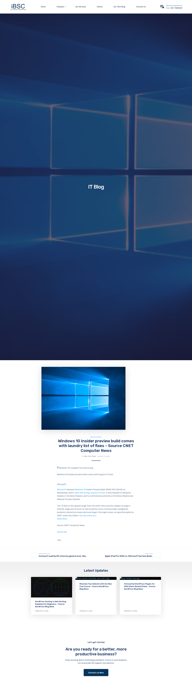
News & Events (96, 437)
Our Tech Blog (119, 7)
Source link (62, 532)
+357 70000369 (176, 8)
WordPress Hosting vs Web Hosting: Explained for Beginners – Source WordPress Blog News (50, 604)
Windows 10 (80, 489)
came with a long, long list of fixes (89, 493)
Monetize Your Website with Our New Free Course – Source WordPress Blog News (96, 586)
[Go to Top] (187, 675)
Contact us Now (96, 672)
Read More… (62, 519)
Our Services (80, 7)
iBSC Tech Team (90, 456)
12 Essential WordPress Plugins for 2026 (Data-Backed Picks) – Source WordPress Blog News (139, 586)
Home (43, 7)
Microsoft (61, 489)
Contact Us (141, 7)
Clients (100, 7)
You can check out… (88, 515)
